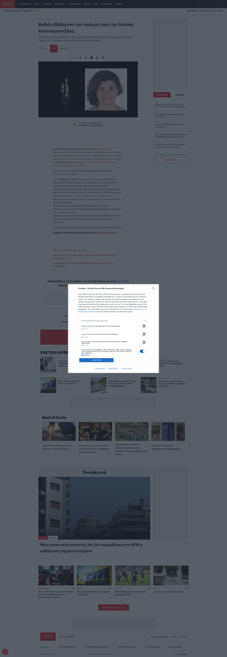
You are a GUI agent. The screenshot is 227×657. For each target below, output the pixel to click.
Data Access (113, 369)
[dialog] (113, 328)
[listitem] (113, 321)
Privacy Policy (127, 369)
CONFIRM (96, 360)
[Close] (154, 288)
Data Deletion (100, 369)
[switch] (143, 326)
